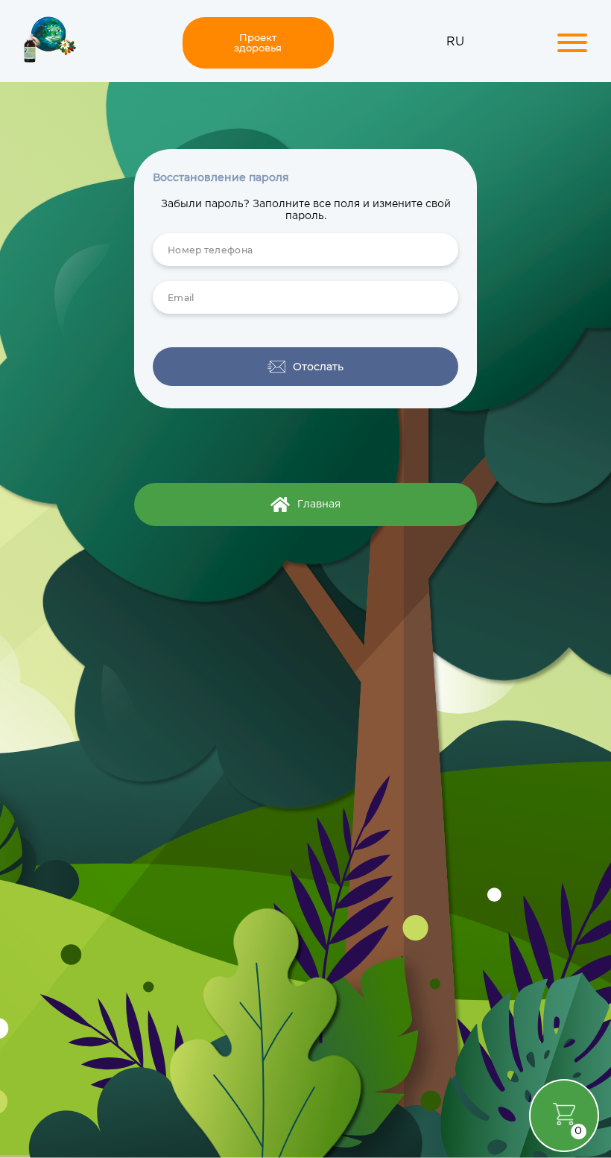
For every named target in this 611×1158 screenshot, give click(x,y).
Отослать (318, 366)
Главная (319, 504)
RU (455, 42)
